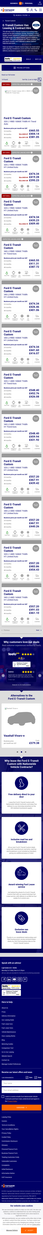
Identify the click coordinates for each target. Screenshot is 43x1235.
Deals (28, 59)
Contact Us (5, 1060)
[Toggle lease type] (21, 3)
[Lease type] (27, 9)
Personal (29, 3)
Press (4, 1012)
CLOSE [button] (40, 4)
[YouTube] (14, 979)
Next (38, 630)
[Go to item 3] (25, 752)
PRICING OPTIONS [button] (23, 68)
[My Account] (32, 10)
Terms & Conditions (8, 1125)
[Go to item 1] (17, 752)
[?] (32, 84)
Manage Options (12, 1230)
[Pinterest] (25, 979)
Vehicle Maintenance (9, 1032)
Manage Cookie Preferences (11, 1064)
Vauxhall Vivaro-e (14, 735)
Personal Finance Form (9, 1149)
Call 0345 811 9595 (9, 968)
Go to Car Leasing (8, 1052)
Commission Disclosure (10, 1141)
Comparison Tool (7, 1048)
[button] (40, 10)
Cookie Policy (6, 1137)
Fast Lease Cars (7, 1024)
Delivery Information (8, 1016)
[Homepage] (8, 10)
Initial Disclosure (7, 1169)
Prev (3, 675)
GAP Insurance (7, 1177)
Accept (30, 1230)
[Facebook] (4, 979)
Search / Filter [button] (21, 15)
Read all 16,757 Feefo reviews (21, 685)
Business (14, 3)
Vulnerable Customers (9, 1161)
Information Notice (8, 1173)
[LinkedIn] (9, 979)
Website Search (7, 1056)
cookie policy (36, 1224)
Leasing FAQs (6, 1117)
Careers (4, 1121)
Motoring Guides (7, 1044)
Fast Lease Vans (7, 1028)
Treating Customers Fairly (10, 1157)
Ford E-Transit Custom (17, 118)
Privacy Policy (12, 1101)
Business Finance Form (10, 1153)
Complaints (5, 1165)
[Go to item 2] (21, 752)
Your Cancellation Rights (10, 1129)
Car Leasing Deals (8, 1020)
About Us (5, 1008)
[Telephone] (36, 10)
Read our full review (8, 75)
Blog (3, 1040)
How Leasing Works (8, 1036)
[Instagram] (20, 979)
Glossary (5, 1145)
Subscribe (21, 1107)
